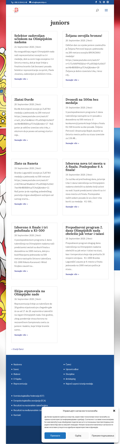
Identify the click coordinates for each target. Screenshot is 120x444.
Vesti (38, 46)
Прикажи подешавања (103, 435)
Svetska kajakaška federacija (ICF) (28, 395)
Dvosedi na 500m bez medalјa (82, 101)
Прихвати (55, 435)
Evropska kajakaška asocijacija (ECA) (29, 400)
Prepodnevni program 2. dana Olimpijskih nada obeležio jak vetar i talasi (85, 230)
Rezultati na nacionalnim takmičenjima (30, 405)
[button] (114, 410)
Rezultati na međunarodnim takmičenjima (32, 410)
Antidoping (71, 378)
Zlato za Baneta (26, 163)
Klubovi (16, 374)
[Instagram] (104, 2)
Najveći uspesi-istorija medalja (79, 383)
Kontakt (17, 415)
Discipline (70, 374)
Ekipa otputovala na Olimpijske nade (29, 292)
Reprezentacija (20, 383)
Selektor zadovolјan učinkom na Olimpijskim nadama (33, 39)
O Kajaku (17, 378)
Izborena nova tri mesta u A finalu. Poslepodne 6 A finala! (86, 166)
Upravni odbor (72, 369)
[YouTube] (108, 2)
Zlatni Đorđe (24, 99)
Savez (16, 369)
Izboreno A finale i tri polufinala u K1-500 (31, 229)
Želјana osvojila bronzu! (84, 36)
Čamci (68, 364)
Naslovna (17, 364)
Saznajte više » (21, 79)
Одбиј (78, 435)
